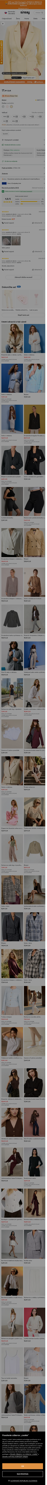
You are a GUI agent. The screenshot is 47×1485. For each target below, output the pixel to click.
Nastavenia (23, 1474)
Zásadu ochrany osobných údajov (15, 1456)
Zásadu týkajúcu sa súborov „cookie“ (24, 1454)
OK (22, 1466)
